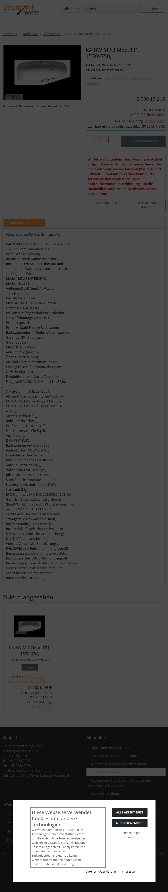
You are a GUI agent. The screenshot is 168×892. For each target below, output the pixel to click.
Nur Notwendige (129, 823)
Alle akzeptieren (129, 812)
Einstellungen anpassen (131, 835)
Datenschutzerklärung (100, 871)
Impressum (129, 871)
